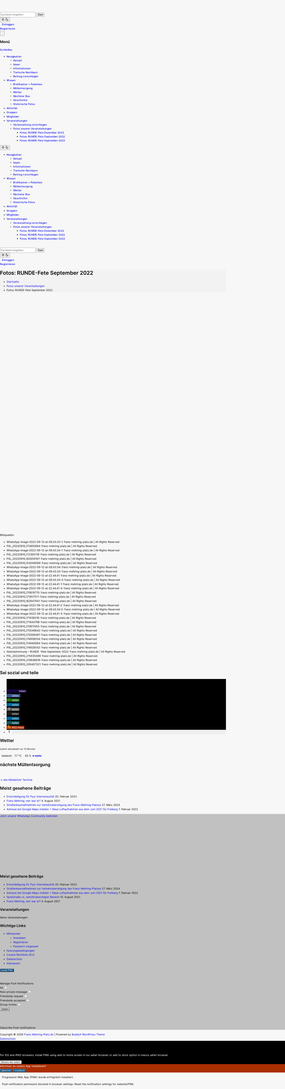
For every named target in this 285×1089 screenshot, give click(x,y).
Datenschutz (14, 959)
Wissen (11, 80)
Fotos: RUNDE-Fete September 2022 (42, 136)
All (2, 987)
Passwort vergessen (25, 946)
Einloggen (8, 24)
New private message (14, 991)
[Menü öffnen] (2, 33)
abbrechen (6, 1070)
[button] (17, 691)
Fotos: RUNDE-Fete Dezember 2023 (42, 132)
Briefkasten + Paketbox (27, 84)
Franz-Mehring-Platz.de (38, 1034)
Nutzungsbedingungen (21, 950)
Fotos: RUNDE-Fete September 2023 (42, 140)
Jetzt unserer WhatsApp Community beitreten (28, 816)
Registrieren (7, 28)
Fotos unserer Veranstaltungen (32, 128)
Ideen (16, 64)
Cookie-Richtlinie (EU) (20, 954)
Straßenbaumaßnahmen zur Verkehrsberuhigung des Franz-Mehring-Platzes (54, 805)
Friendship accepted (13, 1000)
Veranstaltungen (17, 120)
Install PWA (7, 970)
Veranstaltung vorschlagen (30, 124)
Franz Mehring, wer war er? (24, 800)
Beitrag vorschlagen (25, 76)
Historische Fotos (24, 104)
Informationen (22, 68)
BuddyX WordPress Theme (88, 1034)
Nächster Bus (21, 96)
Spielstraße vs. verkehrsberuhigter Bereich (33, 897)
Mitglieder (13, 116)
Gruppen (12, 112)
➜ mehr (37, 755)
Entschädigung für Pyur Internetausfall (30, 796)
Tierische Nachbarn (25, 72)
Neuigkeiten (14, 56)
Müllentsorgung (22, 88)
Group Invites (8, 1004)
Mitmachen (13, 933)
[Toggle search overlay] (1, 10)
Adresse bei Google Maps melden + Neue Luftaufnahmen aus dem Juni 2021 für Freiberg (62, 809)
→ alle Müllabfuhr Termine (16, 779)
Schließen (6, 49)
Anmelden (19, 938)
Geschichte (20, 100)
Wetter (17, 92)
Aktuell (17, 60)
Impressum (13, 963)
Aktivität (12, 108)
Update (4, 1009)
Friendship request (12, 996)
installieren (20, 1070)
